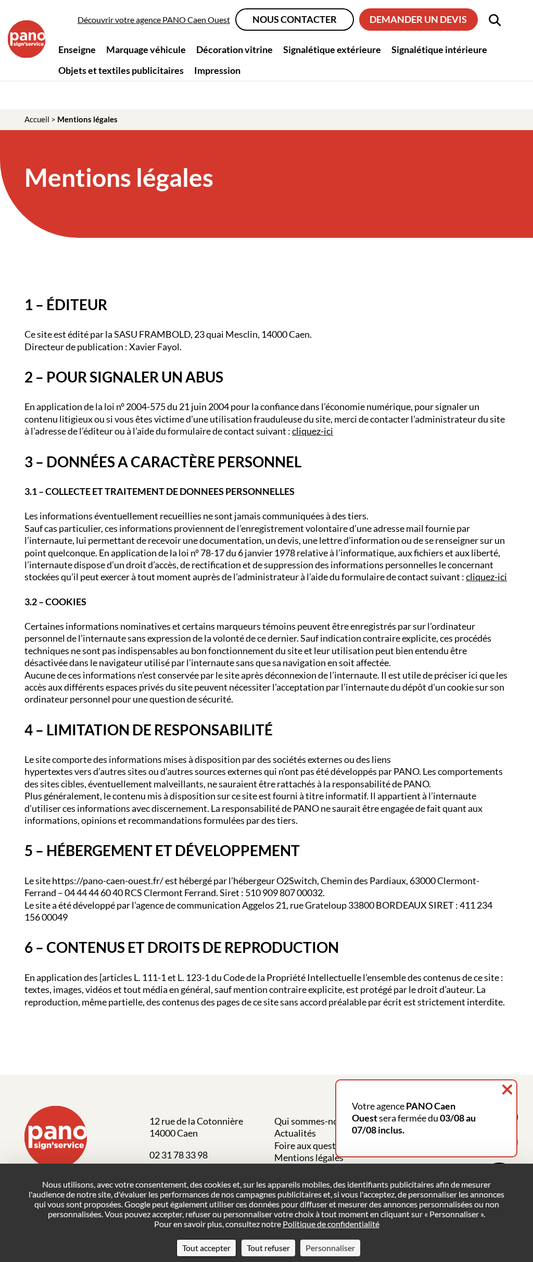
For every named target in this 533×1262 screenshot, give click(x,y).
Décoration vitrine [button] (234, 49)
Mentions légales (309, 1157)
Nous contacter (294, 19)
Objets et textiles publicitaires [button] (121, 70)
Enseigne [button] (77, 49)
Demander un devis (418, 19)
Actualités (295, 1133)
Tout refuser (268, 1248)
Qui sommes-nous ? (313, 1121)
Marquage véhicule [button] (146, 49)
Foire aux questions (313, 1145)
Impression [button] (217, 70)
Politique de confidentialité (331, 1224)
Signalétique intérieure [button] (439, 49)
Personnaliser (330, 1248)
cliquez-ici (312, 431)
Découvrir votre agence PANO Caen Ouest (154, 19)
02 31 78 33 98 (178, 1155)
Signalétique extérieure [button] (332, 49)
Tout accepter (206, 1248)
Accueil (36, 119)
